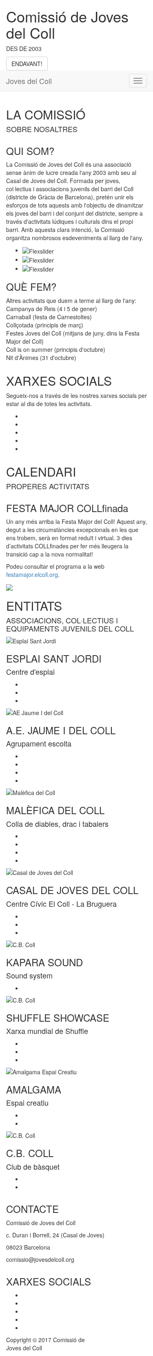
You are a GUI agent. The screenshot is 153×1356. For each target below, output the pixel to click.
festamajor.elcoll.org (32, 574)
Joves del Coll (29, 80)
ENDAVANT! (26, 64)
